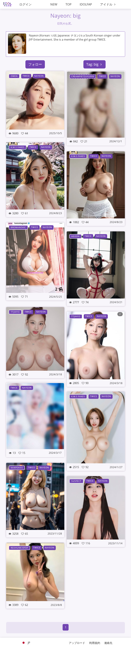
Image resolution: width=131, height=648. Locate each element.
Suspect (76, 481)
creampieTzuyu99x (82, 76)
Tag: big (92, 64)
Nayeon (39, 75)
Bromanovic (18, 227)
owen (14, 76)
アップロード (77, 643)
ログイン (25, 4)
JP (28, 643)
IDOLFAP (86, 4)
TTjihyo (15, 311)
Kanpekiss (17, 467)
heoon (75, 236)
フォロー (35, 64)
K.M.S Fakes (17, 147)
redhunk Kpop (19, 547)
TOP (68, 4)
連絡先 (108, 643)
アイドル (106, 4)
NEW (53, 4)
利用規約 (94, 643)
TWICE (26, 75)
